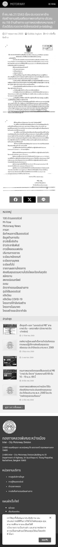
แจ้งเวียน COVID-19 (12, 299)
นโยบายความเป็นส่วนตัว (18, 528)
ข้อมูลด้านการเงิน (11, 237)
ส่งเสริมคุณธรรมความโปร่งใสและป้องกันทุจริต (25, 272)
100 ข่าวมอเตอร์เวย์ (12, 218)
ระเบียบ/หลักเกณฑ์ (12, 256)
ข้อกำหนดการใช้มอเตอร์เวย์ (16, 233)
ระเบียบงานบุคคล (11, 260)
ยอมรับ (45, 540)
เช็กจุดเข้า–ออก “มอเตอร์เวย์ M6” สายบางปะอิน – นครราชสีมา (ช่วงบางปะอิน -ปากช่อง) (35, 328)
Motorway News (12, 226)
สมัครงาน (7, 276)
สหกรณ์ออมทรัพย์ (11, 280)
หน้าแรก (12, 508)
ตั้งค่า (11, 534)
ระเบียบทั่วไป (8, 264)
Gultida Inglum (35, 34)
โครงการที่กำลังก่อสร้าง (14, 303)
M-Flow (7, 222)
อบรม (5, 283)
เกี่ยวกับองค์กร (14, 511)
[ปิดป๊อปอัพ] (50, 518)
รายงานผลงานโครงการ (14, 268)
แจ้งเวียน (7, 295)
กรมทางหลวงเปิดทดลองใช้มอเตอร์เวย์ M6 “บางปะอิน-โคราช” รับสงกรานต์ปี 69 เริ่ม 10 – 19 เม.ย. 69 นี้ (37, 373)
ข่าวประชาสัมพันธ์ (11, 245)
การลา (6, 229)
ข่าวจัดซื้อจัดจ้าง (10, 241)
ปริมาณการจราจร (11, 253)
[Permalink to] (10, 361)
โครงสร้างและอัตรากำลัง (15, 310)
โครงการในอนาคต (11, 306)
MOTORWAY (17, 3)
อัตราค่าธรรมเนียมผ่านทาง (15, 287)
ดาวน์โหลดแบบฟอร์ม (13, 249)
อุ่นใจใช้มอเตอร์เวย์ (11, 291)
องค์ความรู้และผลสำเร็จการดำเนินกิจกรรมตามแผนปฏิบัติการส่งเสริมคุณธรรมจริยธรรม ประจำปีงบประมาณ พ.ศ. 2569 (37, 344)
